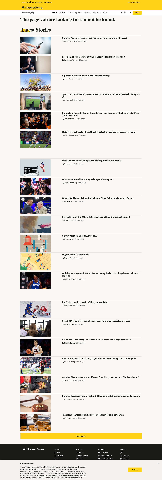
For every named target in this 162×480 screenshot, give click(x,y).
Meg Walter (68, 258)
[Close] (158, 463)
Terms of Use (43, 476)
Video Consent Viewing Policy (70, 476)
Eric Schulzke (69, 239)
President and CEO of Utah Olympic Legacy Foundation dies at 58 (93, 56)
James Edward (69, 79)
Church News (47, 2)
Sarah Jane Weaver (71, 60)
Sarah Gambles (69, 418)
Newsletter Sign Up (28, 13)
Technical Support (82, 456)
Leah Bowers (68, 220)
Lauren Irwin (68, 164)
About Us (57, 453)
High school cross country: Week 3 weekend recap (86, 75)
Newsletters (104, 453)
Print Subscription (106, 456)
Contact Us (79, 453)
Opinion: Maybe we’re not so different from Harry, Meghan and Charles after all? (100, 377)
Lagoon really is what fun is (75, 254)
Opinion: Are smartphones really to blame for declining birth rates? (94, 38)
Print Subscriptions (133, 2)
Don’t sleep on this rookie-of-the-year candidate (85, 302)
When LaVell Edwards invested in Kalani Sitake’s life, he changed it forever (98, 198)
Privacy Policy (52, 476)
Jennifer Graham (70, 183)
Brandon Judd (69, 362)
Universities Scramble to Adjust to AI (79, 235)
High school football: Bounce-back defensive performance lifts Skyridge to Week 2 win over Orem (100, 114)
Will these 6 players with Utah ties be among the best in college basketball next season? (100, 274)
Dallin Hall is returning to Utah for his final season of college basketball (96, 339)
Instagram (126, 459)
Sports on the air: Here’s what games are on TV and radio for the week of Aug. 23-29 (101, 95)
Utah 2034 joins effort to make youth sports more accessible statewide (96, 320)
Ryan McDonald (69, 279)
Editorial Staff (58, 456)
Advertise (79, 459)
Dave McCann (69, 201)
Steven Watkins (69, 100)
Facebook (126, 456)
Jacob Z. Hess (69, 380)
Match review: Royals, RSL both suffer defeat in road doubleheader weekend (98, 131)
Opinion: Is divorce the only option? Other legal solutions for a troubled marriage (101, 396)
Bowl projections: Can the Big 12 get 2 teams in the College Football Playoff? (99, 358)
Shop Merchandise (106, 459)
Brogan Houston (69, 305)
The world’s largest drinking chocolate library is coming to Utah (93, 414)
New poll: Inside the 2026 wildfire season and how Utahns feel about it (96, 217)
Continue (135, 470)
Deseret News (26, 2)
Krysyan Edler (69, 324)
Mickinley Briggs (70, 135)
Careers (56, 459)
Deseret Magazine (36, 2)
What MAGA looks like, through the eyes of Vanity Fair (87, 179)
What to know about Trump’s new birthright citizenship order (91, 160)
